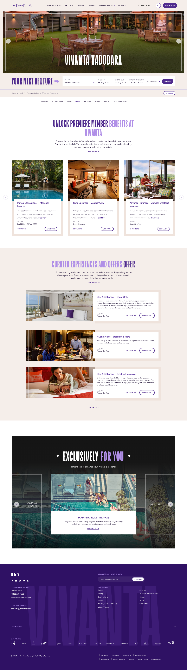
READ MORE (92, 151)
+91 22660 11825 (17, 594)
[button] (154, 81)
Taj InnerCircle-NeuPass (149, 593)
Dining (100, 593)
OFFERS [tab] (77, 101)
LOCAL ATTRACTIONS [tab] (120, 101)
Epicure (142, 597)
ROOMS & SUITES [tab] (57, 101)
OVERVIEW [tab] (44, 101)
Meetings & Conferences (107, 604)
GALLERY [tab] (97, 101)
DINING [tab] (69, 101)
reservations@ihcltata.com (21, 597)
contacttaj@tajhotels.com (21, 609)
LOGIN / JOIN (144, 5)
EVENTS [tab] (106, 101)
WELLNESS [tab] (87, 101)
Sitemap (143, 590)
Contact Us (144, 604)
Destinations (103, 597)
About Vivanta (103, 607)
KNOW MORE (21, 229)
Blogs (142, 600)
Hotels (100, 590)
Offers (100, 600)
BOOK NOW (170, 6)
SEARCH (167, 81)
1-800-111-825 (16, 590)
